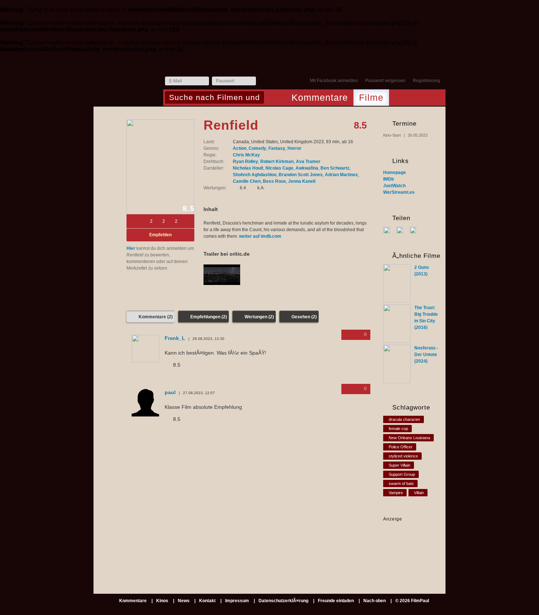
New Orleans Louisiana (409, 438)
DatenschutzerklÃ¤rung (283, 600)
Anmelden (263, 81)
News (184, 600)
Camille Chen (247, 181)
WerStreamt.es (399, 192)
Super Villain (399, 465)
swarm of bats (401, 483)
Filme (371, 97)
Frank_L (175, 338)
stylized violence (403, 456)
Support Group (402, 474)
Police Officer (400, 447)
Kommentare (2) (156, 316)
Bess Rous (274, 181)
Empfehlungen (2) (208, 316)
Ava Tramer (308, 161)
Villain (419, 492)
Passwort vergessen (385, 80)
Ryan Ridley (245, 161)
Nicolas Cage (279, 168)
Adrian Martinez (341, 174)
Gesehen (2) (304, 316)
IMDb (388, 179)
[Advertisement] (406, 545)
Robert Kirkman (277, 161)
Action (239, 148)
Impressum (237, 600)
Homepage (394, 172)
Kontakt (207, 600)
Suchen (271, 98)
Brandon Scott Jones (301, 174)
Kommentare (320, 97)
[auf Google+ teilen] (416, 229)
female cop (398, 428)
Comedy (257, 148)
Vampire (396, 492)
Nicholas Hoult (248, 168)
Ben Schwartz (334, 168)
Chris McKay (246, 155)
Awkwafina (307, 168)
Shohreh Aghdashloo (254, 174)
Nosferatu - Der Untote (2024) (426, 354)
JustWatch (394, 185)
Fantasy (276, 148)
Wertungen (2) (259, 316)
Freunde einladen (336, 600)
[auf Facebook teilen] (389, 229)
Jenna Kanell (301, 181)
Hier (130, 248)
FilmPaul (128, 83)
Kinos (162, 600)
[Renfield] (160, 166)
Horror (294, 148)
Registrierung (426, 80)
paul (170, 392)
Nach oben (374, 600)
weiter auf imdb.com (260, 236)
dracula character (404, 419)
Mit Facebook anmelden (334, 80)
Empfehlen (160, 234)
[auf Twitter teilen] (402, 229)
